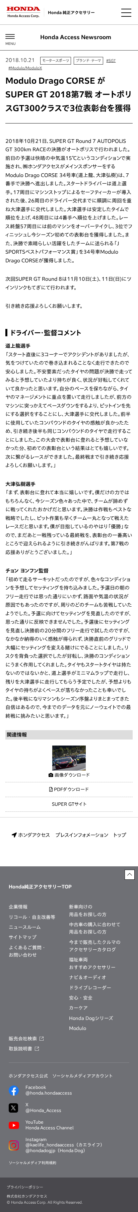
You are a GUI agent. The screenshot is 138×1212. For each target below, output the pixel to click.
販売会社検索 (23, 1038)
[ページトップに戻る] (130, 875)
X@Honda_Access (43, 1108)
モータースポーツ (55, 60)
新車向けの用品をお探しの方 (88, 910)
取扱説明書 (20, 1048)
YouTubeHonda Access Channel (49, 1125)
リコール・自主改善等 (32, 917)
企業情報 (18, 906)
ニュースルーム (25, 927)
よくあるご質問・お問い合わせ (27, 951)
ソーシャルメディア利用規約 (32, 1162)
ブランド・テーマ (88, 60)
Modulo (77, 1028)
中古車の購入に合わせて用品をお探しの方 (95, 928)
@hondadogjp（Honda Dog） (56, 1150)
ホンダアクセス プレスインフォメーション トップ (71, 835)
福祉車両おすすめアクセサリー (92, 963)
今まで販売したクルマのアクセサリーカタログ (95, 946)
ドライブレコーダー (90, 987)
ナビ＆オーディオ (87, 977)
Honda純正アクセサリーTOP (40, 886)
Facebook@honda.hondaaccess (48, 1090)
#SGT (111, 60)
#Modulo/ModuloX (25, 68)
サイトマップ (23, 937)
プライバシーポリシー (25, 1187)
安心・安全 (80, 997)
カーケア (78, 1008)
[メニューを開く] (126, 12)
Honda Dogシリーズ (91, 1018)
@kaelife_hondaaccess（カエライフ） (65, 1145)
